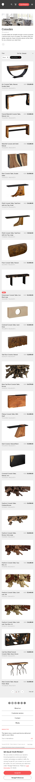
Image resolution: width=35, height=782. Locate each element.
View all (31, 691)
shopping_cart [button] (16, 4)
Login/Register (24, 4)
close (8, 57)
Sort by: (19, 53)
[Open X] (25, 703)
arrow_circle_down (3, 44)
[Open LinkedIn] (19, 703)
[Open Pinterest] (15, 703)
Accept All (18, 773)
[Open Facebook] (9, 703)
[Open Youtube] (12, 703)
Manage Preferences (17, 777)
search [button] (12, 4)
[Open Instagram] (22, 703)
